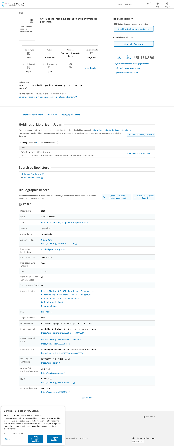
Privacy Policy (71, 438)
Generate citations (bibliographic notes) (133, 63)
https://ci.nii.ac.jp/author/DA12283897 (58, 243)
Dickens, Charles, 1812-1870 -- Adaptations (60, 298)
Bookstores (52, 114)
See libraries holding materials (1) (133, 28)
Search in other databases (127, 72)
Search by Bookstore (133, 44)
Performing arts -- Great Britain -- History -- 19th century (66, 294)
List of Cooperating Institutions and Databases (112, 130)
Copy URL (128, 58)
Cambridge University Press (53, 249)
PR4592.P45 (46, 311)
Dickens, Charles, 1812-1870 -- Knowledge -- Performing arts (67, 291)
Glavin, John (46, 239)
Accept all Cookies (54, 438)
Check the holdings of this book (137, 153)
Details (7, 439)
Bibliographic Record (70, 114)
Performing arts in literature (53, 302)
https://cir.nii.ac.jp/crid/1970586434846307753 (61, 332)
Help (157, 6)
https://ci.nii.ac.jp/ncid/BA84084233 (57, 382)
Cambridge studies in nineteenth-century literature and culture (47, 96)
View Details (90, 67)
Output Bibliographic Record (128, 68)
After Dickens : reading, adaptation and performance (64, 222)
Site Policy (84, 438)
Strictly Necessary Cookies (35, 438)
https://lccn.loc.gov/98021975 (54, 343)
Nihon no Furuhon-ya (32, 173)
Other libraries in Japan (32, 114)
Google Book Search (31, 177)
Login (167, 6)
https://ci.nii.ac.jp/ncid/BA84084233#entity (60, 339)
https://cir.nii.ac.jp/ (49, 362)
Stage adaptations (49, 305)
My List (119, 58)
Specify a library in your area (140, 134)
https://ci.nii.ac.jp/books (51, 372)
